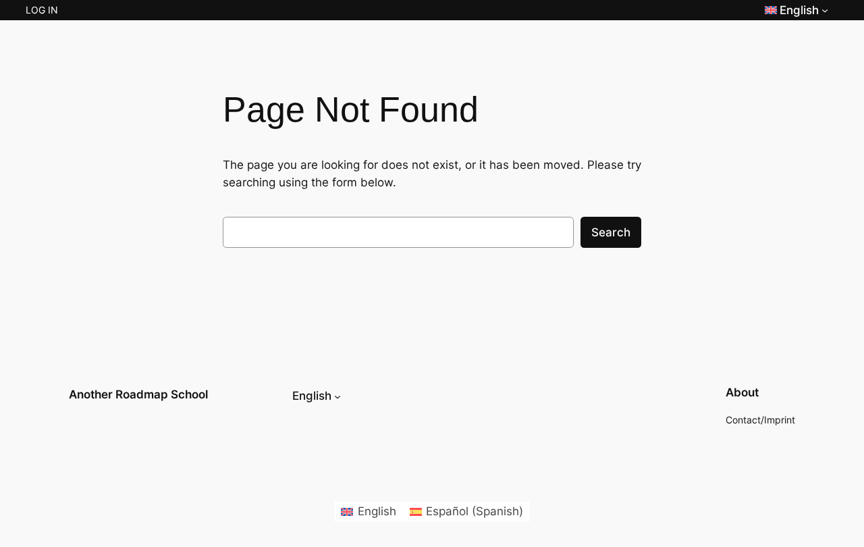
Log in (42, 10)
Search (610, 232)
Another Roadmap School (138, 394)
